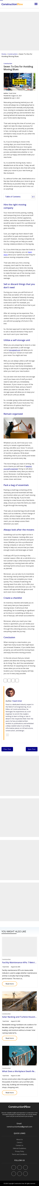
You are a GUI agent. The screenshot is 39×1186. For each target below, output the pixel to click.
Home (4, 54)
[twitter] (19, 1167)
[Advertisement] (19, 31)
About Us (19, 1139)
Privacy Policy (19, 1151)
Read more (8, 983)
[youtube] (13, 1173)
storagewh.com (14, 350)
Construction (12, 54)
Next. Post (32, 749)
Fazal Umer (12, 93)
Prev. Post (7, 749)
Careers (19, 1142)
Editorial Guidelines (19, 1148)
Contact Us (19, 1145)
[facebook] (13, 1167)
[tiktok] (19, 1173)
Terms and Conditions (19, 1154)
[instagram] (25, 1173)
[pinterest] (25, 1167)
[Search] (31, 4)
